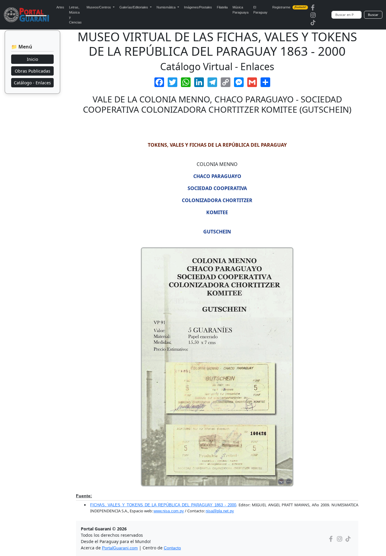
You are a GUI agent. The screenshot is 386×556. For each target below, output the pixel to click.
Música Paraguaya (240, 9)
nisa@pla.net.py (220, 511)
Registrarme (289, 7)
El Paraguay (260, 9)
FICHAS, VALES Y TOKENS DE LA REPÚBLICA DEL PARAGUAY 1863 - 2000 (163, 505)
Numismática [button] (166, 7)
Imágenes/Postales (198, 7)
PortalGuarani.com (120, 547)
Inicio (32, 59)
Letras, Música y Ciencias (75, 14)
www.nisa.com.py (168, 511)
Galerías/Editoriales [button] (134, 7)
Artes (60, 7)
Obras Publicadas (32, 71)
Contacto (172, 547)
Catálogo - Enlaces (32, 83)
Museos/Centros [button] (99, 7)
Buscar (373, 14)
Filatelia (222, 7)
